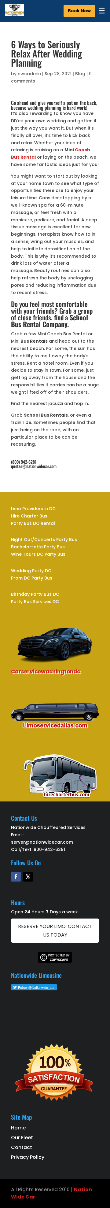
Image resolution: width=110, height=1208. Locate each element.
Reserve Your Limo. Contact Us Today (55, 930)
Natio (81, 1189)
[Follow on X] (28, 877)
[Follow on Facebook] (16, 877)
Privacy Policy (27, 1157)
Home (18, 1127)
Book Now (79, 11)
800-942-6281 (49, 849)
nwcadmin (29, 74)
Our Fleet (22, 1137)
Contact (21, 1147)
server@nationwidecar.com (42, 842)
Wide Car (23, 1196)
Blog (80, 74)
